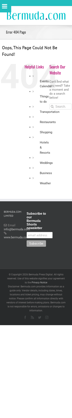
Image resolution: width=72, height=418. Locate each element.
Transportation (49, 112)
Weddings (46, 163)
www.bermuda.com (16, 237)
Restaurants (48, 122)
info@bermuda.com (17, 229)
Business (46, 173)
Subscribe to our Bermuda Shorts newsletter (36, 221)
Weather (45, 183)
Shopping (46, 132)
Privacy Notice (39, 282)
